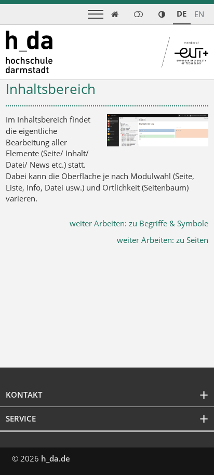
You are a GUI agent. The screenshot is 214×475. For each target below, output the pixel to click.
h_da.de (55, 458)
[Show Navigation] (95, 14)
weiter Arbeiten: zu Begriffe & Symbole (139, 223)
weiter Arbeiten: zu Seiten (162, 240)
